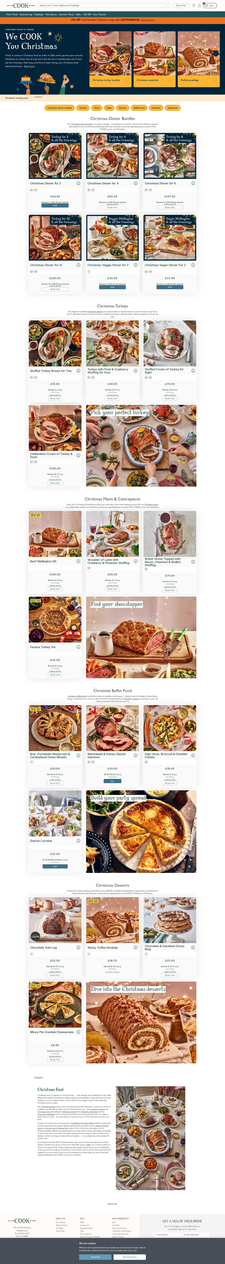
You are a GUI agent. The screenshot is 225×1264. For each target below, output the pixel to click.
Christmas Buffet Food (112, 690)
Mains (96, 107)
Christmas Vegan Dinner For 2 (165, 265)
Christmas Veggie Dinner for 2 (108, 265)
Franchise (116, 1225)
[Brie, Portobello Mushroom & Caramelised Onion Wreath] (55, 750)
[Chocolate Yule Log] (55, 942)
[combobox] (103, 5)
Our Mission (99, 14)
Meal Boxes (51, 14)
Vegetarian (173, 107)
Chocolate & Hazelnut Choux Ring (164, 947)
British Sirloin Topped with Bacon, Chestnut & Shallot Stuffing (163, 562)
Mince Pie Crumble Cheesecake (52, 1032)
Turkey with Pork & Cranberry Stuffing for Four (108, 371)
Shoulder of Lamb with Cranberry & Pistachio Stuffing (108, 561)
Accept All (95, 1257)
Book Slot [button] (112, 207)
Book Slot (181, 5)
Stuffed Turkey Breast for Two (51, 371)
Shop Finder (60, 1231)
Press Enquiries (85, 1234)
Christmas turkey (69, 1111)
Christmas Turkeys (112, 306)
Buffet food (139, 107)
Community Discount (121, 1234)
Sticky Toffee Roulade (103, 947)
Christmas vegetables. (46, 1114)
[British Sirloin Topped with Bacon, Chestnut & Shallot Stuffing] (169, 556)
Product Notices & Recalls (90, 1237)
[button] (78, 183)
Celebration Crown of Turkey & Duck (51, 455)
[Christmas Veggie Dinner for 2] (112, 260)
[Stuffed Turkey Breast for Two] (55, 365)
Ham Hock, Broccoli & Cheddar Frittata (166, 755)
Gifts (78, 14)
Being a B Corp (61, 1225)
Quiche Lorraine (41, 840)
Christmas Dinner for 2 (45, 183)
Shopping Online (86, 1228)
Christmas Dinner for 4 (103, 183)
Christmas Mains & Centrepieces (112, 499)
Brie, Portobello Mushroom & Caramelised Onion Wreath (50, 755)
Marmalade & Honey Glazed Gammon (106, 755)
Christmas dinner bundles (59, 107)
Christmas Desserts (112, 885)
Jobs (114, 1222)
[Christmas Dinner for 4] (112, 178)
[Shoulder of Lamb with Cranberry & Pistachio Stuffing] (112, 556)
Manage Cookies (130, 1257)
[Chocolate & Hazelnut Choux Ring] (169, 942)
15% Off (87, 14)
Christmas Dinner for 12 (46, 265)
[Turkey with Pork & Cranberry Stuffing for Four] (112, 365)
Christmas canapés (131, 698)
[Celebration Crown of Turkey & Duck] (55, 450)
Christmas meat (44, 1111)
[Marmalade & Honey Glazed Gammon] (112, 750)
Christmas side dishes (89, 1111)
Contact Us (84, 1225)
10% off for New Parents (122, 1231)
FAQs (82, 1222)
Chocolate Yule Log (43, 947)
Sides (109, 107)
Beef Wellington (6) (43, 561)
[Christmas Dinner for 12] (55, 260)
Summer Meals (66, 14)
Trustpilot (38, 96)
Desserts (156, 107)
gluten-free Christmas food (57, 1128)
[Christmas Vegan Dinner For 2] (169, 260)
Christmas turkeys (95, 311)
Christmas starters (97, 1109)
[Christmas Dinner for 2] (55, 178)
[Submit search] (167, 5)
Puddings (38, 14)
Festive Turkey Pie (42, 647)
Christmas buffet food (77, 696)
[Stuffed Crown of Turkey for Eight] (169, 365)
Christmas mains (151, 504)
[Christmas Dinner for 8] (169, 178)
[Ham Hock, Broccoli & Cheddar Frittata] (169, 750)
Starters (122, 107)
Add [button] (55, 205)
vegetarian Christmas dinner (83, 1123)
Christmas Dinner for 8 (160, 183)
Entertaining (26, 14)
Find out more (147, 19)
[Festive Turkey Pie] (55, 641)
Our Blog (59, 1228)
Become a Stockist (119, 1228)
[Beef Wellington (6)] (55, 556)
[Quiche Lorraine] (55, 835)
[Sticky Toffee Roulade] (112, 942)
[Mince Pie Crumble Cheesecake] (55, 1027)
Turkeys (83, 107)
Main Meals (12, 14)
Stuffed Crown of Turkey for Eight (164, 371)
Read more (29, 66)
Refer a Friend (118, 1237)
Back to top (112, 1203)
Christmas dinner (48, 1106)
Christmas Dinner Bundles (112, 118)
